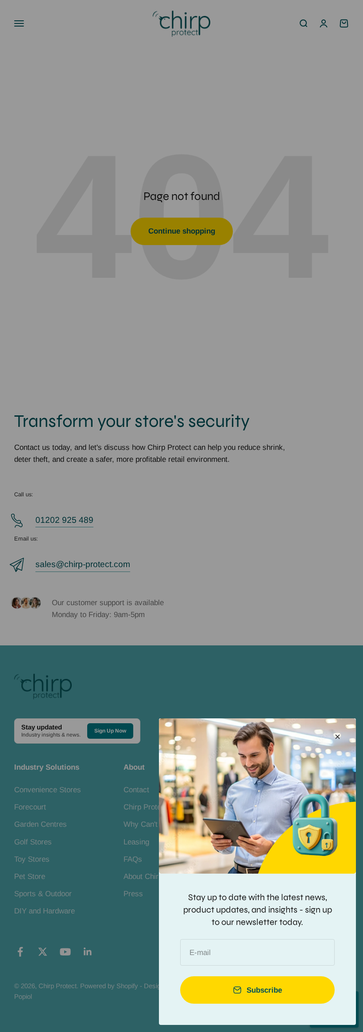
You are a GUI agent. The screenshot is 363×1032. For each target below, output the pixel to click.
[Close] (337, 737)
